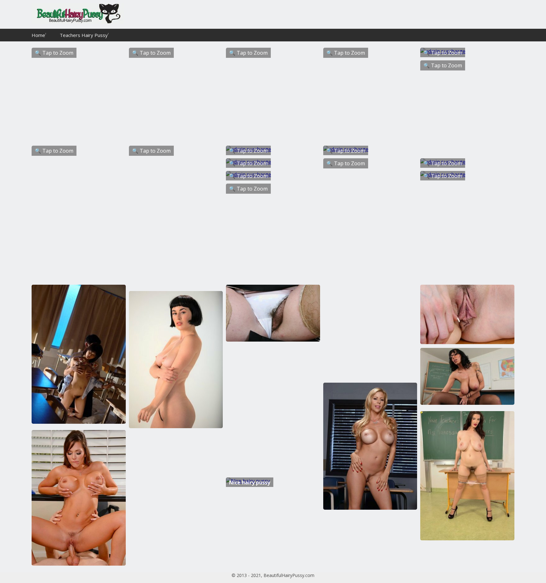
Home (38, 35)
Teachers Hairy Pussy (84, 35)
